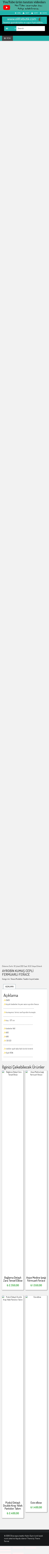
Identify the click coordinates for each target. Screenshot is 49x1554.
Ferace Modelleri (16, 979)
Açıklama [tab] (9, 986)
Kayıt (27, 13)
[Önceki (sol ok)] (5, 1553)
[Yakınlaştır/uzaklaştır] (5, 1548)
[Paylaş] (30, 1548)
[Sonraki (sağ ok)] (18, 1553)
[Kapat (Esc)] (5, 1550)
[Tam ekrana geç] (18, 1548)
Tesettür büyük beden (31, 979)
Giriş (19, 13)
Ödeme (44, 13)
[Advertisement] (24, 69)
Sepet (36, 13)
